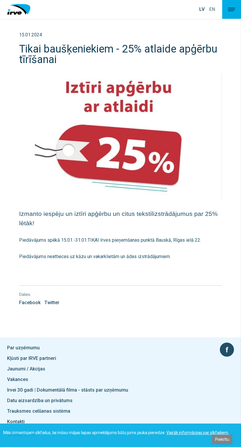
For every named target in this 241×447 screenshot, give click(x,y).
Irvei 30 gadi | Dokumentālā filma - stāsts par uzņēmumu (67, 390)
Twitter (51, 302)
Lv (202, 9)
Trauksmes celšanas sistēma (38, 411)
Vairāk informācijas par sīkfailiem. (197, 432)
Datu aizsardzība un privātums (40, 400)
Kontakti (16, 421)
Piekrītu (222, 439)
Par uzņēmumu (23, 348)
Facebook (30, 302)
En (212, 9)
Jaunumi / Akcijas (26, 369)
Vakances (17, 379)
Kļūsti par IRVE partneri (31, 358)
